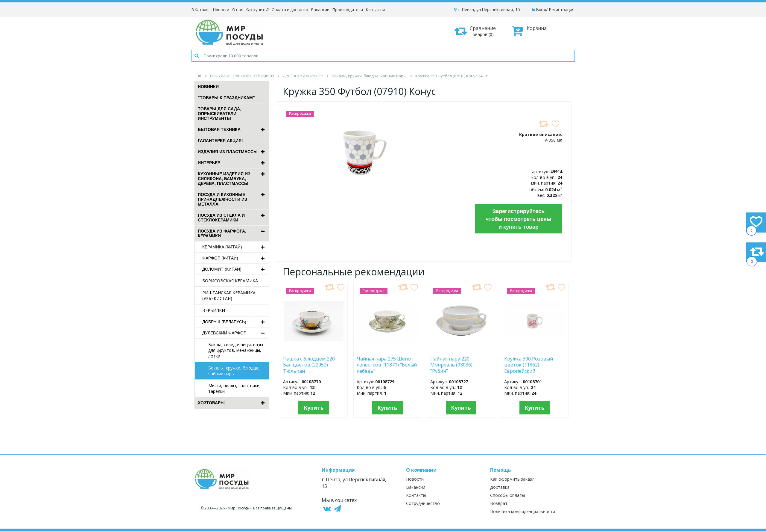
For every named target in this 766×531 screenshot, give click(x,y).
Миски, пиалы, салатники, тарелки (234, 388)
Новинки (208, 86)
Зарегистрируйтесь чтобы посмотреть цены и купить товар (518, 218)
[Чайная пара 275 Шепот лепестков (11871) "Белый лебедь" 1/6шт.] (387, 349)
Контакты (375, 9)
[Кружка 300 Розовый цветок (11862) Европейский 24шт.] (535, 349)
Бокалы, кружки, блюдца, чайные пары (369, 76)
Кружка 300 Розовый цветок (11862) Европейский (528, 365)
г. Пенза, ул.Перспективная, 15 (488, 9)
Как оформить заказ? (512, 479)
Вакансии (320, 9)
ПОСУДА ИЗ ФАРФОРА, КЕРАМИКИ (242, 76)
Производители (347, 9)
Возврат (498, 503)
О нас (237, 9)
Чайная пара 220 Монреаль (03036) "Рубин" (451, 365)
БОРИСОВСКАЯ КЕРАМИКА (230, 280)
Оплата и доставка (290, 9)
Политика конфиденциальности (522, 511)
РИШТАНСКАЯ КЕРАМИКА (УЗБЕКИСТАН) (229, 295)
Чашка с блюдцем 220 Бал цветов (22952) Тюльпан (309, 365)
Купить (314, 407)
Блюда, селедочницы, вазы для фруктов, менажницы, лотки (235, 350)
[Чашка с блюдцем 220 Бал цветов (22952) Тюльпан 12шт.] (314, 349)
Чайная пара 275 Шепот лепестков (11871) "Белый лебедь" (387, 365)
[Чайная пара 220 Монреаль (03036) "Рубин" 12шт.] (461, 349)
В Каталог (201, 9)
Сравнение (483, 31)
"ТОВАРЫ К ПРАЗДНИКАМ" (226, 97)
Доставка (500, 487)
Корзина (537, 28)
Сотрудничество (423, 503)
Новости (221, 9)
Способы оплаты (507, 495)
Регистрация (561, 9)
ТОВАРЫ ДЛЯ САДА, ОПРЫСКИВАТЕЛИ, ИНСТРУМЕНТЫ (219, 113)
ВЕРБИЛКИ (213, 310)
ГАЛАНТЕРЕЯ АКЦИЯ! (220, 140)
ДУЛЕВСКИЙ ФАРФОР (303, 76)
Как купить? (257, 9)
